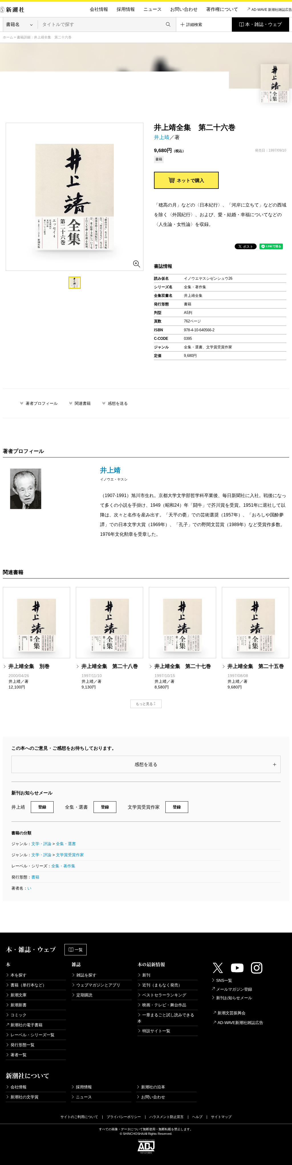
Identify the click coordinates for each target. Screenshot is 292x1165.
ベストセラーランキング (164, 995)
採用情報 (126, 9)
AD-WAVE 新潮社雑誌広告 (272, 10)
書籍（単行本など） (28, 985)
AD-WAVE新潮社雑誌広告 (240, 1022)
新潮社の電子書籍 (26, 1025)
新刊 (146, 975)
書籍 (35, 877)
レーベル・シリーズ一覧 (32, 1035)
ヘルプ (197, 1117)
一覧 (79, 949)
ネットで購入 (190, 180)
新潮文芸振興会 (232, 1013)
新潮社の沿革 (153, 1087)
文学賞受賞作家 (70, 855)
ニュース (152, 9)
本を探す (19, 975)
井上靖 (161, 137)
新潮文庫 (19, 995)
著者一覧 (19, 1054)
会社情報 (99, 9)
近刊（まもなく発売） (162, 985)
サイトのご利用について (79, 1117)
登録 (42, 807)
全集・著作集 (63, 866)
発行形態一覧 (23, 1045)
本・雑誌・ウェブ (263, 24)
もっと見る (144, 704)
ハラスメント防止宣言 (166, 1117)
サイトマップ (221, 1117)
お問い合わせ (184, 9)
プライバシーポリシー (124, 1117)
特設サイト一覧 (156, 1031)
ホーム (8, 37)
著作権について (222, 9)
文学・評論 (41, 843)
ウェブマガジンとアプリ (98, 985)
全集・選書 (66, 843)
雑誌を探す (86, 975)
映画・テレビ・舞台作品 (164, 1005)
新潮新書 (19, 1005)
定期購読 (84, 995)
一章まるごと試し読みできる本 (165, 1018)
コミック (19, 1015)
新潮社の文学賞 (24, 1097)
